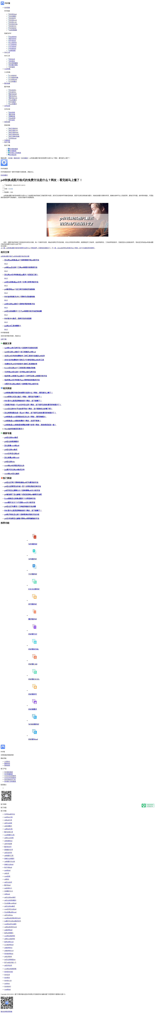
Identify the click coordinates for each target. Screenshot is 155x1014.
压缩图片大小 (8, 891)
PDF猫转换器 (13, 149)
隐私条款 (7, 765)
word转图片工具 (9, 835)
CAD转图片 (13, 81)
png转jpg (7, 983)
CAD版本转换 (13, 77)
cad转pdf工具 (8, 829)
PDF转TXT (12, 26)
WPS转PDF (12, 28)
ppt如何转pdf (8, 930)
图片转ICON (13, 98)
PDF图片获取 (13, 65)
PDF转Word (13, 14)
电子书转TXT (13, 130)
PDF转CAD (13, 22)
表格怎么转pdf (8, 864)
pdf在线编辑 (13, 30)
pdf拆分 (6, 879)
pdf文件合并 (8, 965)
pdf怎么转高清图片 (10, 900)
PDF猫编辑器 (8, 774)
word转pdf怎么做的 (10, 924)
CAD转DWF (13, 79)
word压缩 (7, 876)
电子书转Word (13, 132)
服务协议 (7, 763)
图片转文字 (7, 846)
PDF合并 (12, 59)
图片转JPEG (13, 96)
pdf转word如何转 (9, 939)
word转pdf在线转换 (10, 969)
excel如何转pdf (8, 944)
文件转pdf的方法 (9, 814)
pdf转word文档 (8, 838)
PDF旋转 (12, 67)
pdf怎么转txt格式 (9, 906)
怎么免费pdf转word (10, 912)
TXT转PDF (12, 46)
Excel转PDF (13, 42)
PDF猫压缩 (12, 155)
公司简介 (7, 761)
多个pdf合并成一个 (10, 962)
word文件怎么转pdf (10, 909)
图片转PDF (12, 38)
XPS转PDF (12, 48)
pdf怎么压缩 (8, 823)
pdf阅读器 (12, 50)
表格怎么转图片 (9, 858)
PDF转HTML (13, 24)
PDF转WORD (8, 971)
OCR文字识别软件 (10, 776)
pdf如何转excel (8, 950)
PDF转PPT (12, 18)
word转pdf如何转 (9, 936)
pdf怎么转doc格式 (9, 897)
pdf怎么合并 (8, 882)
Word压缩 (12, 118)
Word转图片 (13, 100)
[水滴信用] (148, 807)
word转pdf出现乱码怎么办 (12, 918)
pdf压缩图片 (8, 826)
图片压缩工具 (8, 832)
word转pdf (7, 989)
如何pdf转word (8, 942)
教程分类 (17, 158)
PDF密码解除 (13, 63)
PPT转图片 (12, 102)
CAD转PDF (13, 44)
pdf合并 (6, 873)
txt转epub (7, 894)
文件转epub (12, 138)
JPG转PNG (12, 92)
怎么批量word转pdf (10, 903)
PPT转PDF (12, 40)
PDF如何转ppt (8, 953)
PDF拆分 (12, 61)
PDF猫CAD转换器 (15, 153)
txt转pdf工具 (8, 820)
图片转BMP (13, 94)
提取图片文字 (8, 849)
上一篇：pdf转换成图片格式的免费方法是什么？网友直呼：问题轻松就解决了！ (26, 248)
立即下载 (3, 339)
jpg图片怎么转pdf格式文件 (12, 921)
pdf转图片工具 (8, 855)
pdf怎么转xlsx (8, 915)
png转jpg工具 (8, 817)
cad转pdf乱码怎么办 (10, 927)
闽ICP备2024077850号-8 (73, 994)
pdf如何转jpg (8, 947)
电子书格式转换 (14, 136)
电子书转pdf (8, 867)
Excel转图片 (13, 104)
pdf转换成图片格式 (7, 256)
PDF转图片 (12, 16)
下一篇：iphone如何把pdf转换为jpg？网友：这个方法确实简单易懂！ (73, 248)
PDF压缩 (12, 112)
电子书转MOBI (14, 134)
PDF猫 (10, 158)
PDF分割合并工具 (10, 779)
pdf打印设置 (8, 844)
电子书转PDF (13, 128)
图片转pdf (7, 885)
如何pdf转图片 (8, 933)
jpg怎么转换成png (9, 959)
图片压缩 (12, 114)
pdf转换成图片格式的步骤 (21, 256)
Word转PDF (13, 36)
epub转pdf (7, 870)
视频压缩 (12, 116)
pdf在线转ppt (8, 841)
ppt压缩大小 (8, 888)
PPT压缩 (12, 120)
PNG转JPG (12, 90)
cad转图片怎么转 (9, 861)
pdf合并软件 (8, 956)
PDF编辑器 (12, 151)
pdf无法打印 (8, 852)
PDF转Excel (13, 20)
